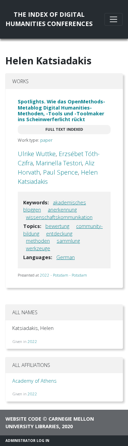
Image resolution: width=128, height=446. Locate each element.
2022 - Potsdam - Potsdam (63, 275)
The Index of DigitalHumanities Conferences (49, 19)
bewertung (57, 226)
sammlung (68, 241)
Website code (23, 419)
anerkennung (62, 209)
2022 (32, 341)
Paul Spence (60, 172)
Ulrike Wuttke (37, 154)
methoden (38, 241)
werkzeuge (38, 248)
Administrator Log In (27, 440)
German (65, 257)
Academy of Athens (34, 381)
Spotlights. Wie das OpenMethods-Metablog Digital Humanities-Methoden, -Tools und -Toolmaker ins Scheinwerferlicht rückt (61, 110)
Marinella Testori (59, 163)
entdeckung (59, 233)
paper (46, 140)
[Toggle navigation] (113, 19)
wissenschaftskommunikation (59, 217)
